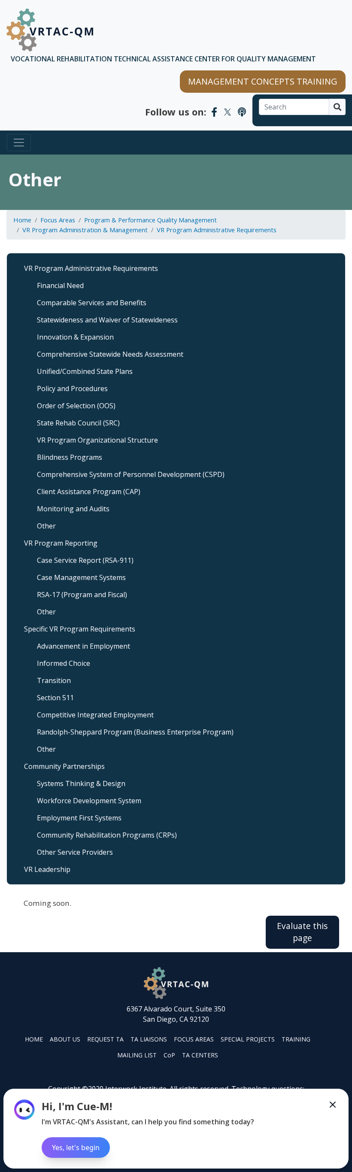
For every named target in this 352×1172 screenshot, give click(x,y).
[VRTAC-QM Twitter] (227, 111)
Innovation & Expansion (75, 337)
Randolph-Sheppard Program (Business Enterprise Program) (135, 732)
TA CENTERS (200, 1055)
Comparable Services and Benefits (91, 302)
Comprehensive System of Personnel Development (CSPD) (131, 474)
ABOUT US (65, 1039)
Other (46, 526)
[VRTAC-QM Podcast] (242, 111)
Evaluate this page (302, 932)
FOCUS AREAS (194, 1039)
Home (22, 220)
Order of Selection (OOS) (76, 405)
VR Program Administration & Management (85, 229)
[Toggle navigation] (19, 142)
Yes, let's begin (76, 1147)
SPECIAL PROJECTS (248, 1039)
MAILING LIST (137, 1055)
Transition (54, 680)
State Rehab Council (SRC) (78, 423)
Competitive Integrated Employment (95, 715)
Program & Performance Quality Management (150, 220)
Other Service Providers (75, 852)
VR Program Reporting (60, 543)
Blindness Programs (69, 457)
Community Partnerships (64, 766)
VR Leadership (47, 869)
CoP (169, 1055)
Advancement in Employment (83, 646)
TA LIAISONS (148, 1039)
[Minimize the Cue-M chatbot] (333, 1104)
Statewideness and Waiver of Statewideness (107, 320)
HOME (34, 1039)
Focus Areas (57, 220)
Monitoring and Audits (73, 508)
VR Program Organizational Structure (97, 440)
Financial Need (60, 285)
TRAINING (296, 1039)
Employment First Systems (79, 818)
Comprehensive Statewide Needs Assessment (110, 354)
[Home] (49, 30)
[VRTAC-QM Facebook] (214, 111)
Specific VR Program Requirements (79, 629)
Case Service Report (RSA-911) (85, 560)
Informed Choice (63, 663)
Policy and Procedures (72, 388)
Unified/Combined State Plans (85, 371)
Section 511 (55, 697)
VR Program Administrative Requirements (216, 229)
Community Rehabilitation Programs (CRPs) (107, 835)
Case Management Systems (81, 577)
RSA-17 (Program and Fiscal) (82, 594)
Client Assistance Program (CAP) (88, 491)
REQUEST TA (105, 1039)
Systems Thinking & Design (81, 783)
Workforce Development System (89, 800)
